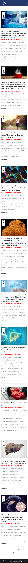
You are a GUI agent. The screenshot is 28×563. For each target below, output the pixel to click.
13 (12, 549)
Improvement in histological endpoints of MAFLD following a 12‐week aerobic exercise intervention (13, 135)
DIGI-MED (20, 561)
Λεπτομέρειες (4, 59)
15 (18, 549)
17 (24, 549)
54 (14, 552)
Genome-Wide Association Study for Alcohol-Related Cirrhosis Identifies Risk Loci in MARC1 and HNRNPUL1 (13, 188)
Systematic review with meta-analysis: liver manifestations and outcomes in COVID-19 (13, 350)
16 (21, 549)
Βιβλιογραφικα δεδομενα (7, 39)
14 (15, 549)
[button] (26, 3)
